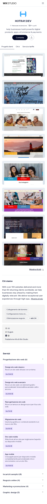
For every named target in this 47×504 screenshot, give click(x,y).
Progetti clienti (7, 46)
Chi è (18, 46)
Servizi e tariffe (28, 46)
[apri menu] (42, 3)
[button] (23, 65)
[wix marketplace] (9, 3)
